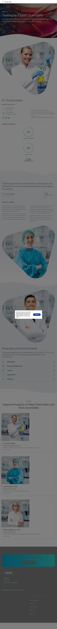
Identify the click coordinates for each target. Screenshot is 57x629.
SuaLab (8, 1)
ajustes (20, 317)
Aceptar (37, 314)
